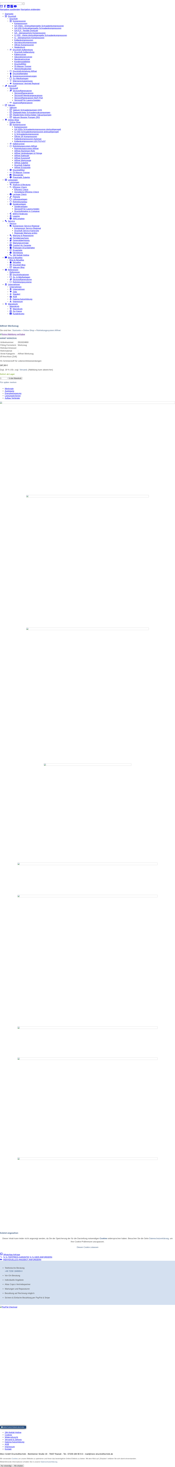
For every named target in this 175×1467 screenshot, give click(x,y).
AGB (7, 1444)
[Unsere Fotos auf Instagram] (11, 7)
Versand (23, 370)
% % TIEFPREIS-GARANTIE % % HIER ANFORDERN (27, 1257)
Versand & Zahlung (13, 1439)
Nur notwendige (6, 1466)
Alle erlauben (18, 1466)
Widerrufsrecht (11, 1437)
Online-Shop (28, 330)
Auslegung (9, 391)
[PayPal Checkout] (87, 1367)
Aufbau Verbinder (12, 398)
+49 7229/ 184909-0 (13, 1271)
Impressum (10, 1447)
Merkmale (9, 389)
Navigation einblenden (30, 9)
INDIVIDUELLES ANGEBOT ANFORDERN (22, 1259)
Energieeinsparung (13, 393)
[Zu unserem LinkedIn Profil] (8, 7)
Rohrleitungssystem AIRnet (48, 330)
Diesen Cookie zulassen (87, 1247)
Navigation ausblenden (10, 9)
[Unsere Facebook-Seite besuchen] (4, 7)
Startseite (16, 330)
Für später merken (8, 382)
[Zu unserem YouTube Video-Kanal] (15, 7)
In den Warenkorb (15, 378)
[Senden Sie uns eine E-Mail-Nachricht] (1, 7)
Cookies (8, 1435)
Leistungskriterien (13, 396)
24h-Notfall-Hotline (13, 1432)
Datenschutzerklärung (159, 1238)
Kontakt (8, 1449)
